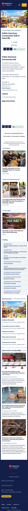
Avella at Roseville (8, 263)
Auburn (4, 173)
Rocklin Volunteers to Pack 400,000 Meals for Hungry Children (11, 169)
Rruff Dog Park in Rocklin (10, 288)
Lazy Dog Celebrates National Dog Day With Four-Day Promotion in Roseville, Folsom (13, 201)
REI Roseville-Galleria (9, 278)
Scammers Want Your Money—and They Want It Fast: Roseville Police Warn (15, 252)
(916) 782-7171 (6, 86)
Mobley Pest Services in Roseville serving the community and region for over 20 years (13, 439)
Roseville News (8, 244)
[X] (8, 49)
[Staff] (12, 42)
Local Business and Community (11, 30)
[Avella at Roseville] (14, 309)
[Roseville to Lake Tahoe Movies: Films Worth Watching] (14, 221)
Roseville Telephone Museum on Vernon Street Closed (15, 246)
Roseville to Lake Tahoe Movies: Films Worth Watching (13, 231)
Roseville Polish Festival (9, 97)
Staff (16, 42)
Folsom (4, 204)
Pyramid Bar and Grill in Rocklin (11, 274)
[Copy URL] (11, 49)
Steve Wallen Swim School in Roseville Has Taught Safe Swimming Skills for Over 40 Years (13, 407)
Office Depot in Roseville (10, 283)
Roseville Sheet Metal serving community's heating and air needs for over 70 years (13, 373)
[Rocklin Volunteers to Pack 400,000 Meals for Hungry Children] (14, 158)
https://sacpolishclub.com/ (9, 90)
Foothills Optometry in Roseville (12, 292)
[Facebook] (4, 49)
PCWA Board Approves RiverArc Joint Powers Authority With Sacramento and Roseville (15, 269)
